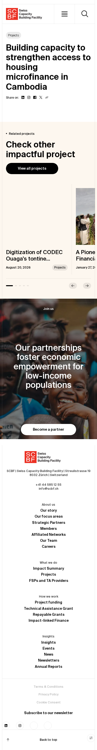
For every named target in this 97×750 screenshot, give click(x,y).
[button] (64, 14)
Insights (48, 642)
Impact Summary (48, 568)
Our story (48, 510)
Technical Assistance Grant (48, 609)
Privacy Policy (48, 694)
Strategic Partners (48, 523)
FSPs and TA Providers (48, 581)
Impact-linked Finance (49, 620)
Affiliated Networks (49, 535)
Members (48, 529)
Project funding (48, 602)
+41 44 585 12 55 (48, 484)
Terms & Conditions (48, 686)
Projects (48, 574)
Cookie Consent (49, 702)
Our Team (48, 541)
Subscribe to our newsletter (48, 713)
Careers (48, 546)
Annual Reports (48, 667)
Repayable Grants (48, 614)
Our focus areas (49, 516)
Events (48, 648)
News (48, 654)
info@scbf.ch (48, 488)
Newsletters (48, 660)
